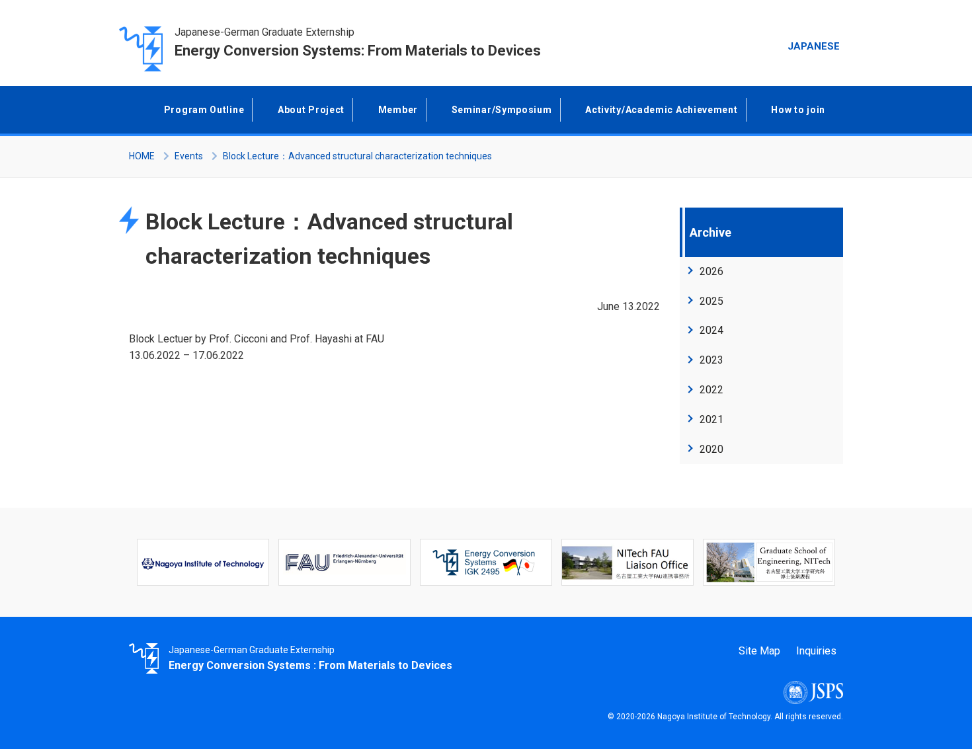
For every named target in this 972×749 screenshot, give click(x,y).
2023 (711, 360)
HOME (142, 156)
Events (189, 156)
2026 (711, 271)
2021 (711, 419)
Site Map (759, 651)
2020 (711, 449)
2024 (711, 330)
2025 (711, 301)
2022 (711, 389)
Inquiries (816, 651)
